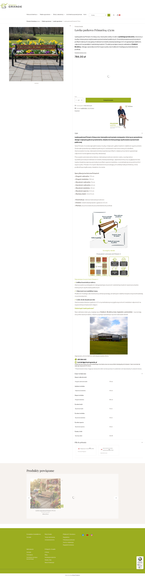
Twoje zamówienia (50, 537)
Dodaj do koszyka (108, 100)
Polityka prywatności (69, 540)
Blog (46, 555)
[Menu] (142, 557)
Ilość (76, 96)
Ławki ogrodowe (57, 21)
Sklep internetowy (72, 575)
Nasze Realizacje (49, 562)
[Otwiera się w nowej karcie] (83, 535)
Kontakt (29, 537)
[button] (108, 15)
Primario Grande (79, 26)
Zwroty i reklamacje (68, 542)
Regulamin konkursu (68, 545)
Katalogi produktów (50, 557)
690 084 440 (81, 359)
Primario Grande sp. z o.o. (33, 21)
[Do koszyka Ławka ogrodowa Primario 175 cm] (62, 506)
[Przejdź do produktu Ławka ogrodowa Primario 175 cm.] (45, 493)
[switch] (140, 567)
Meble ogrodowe (46, 21)
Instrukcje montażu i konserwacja (32, 558)
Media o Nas (48, 560)
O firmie (47, 552)
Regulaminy (66, 537)
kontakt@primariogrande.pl (87, 362)
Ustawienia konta (49, 540)
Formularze (30, 555)
